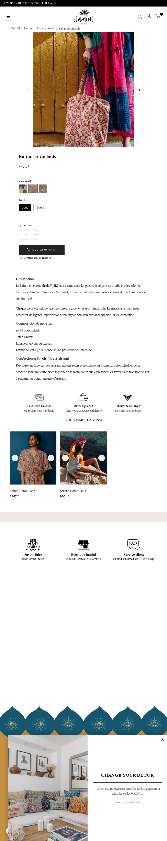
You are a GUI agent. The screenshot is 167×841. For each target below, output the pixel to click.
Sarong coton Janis (73, 491)
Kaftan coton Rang (22, 491)
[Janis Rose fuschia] (33, 188)
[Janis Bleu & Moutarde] (23, 188)
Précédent (27, 90)
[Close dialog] (162, 739)
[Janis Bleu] (43, 188)
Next (139, 90)
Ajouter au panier (43, 249)
